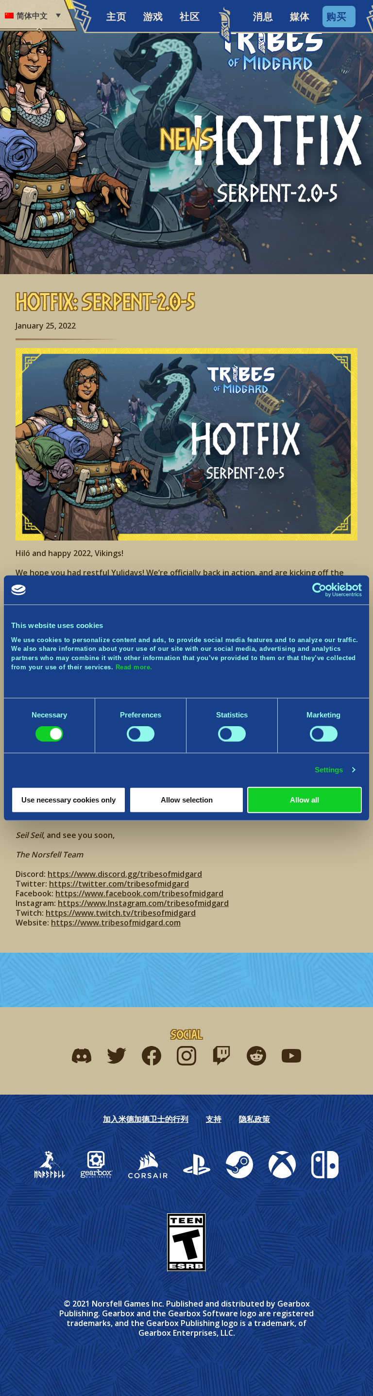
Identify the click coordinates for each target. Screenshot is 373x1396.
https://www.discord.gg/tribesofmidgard (125, 874)
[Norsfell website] (49, 1164)
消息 (263, 16)
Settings (329, 770)
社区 (190, 16)
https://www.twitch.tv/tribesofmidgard (121, 912)
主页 (116, 16)
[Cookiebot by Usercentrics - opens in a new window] (319, 590)
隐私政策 (254, 1119)
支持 (213, 1119)
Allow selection (187, 799)
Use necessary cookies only (68, 799)
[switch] (140, 734)
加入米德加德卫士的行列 (145, 1119)
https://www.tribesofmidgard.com (116, 922)
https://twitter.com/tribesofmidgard (119, 883)
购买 (336, 16)
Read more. (134, 666)
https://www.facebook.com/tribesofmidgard (139, 893)
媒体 (300, 16)
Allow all (304, 799)
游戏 (153, 16)
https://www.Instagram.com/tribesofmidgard (143, 903)
